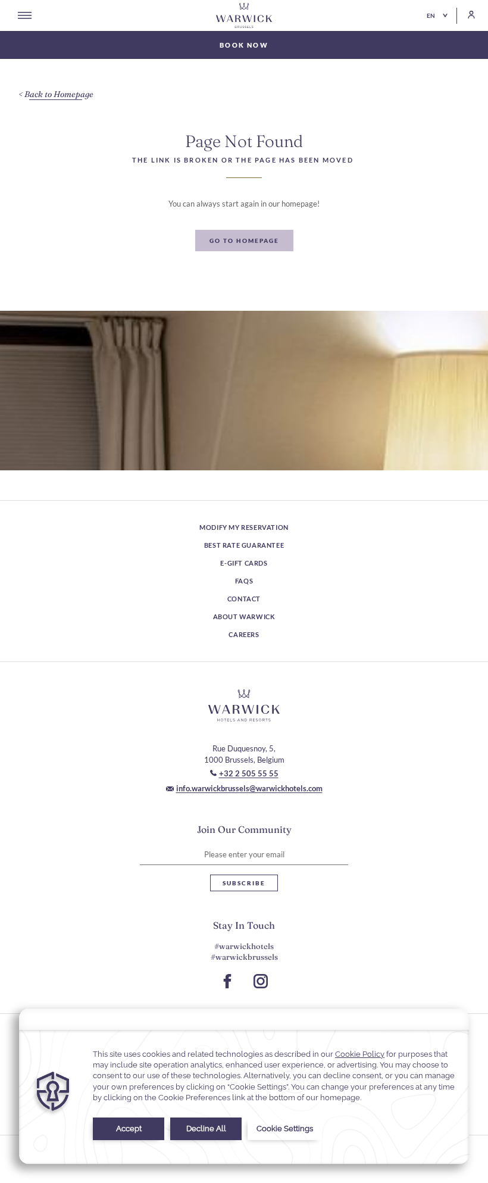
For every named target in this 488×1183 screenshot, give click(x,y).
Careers (244, 634)
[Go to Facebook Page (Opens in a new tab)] (227, 981)
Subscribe (244, 883)
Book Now (244, 45)
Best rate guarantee (244, 545)
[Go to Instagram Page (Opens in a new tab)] (261, 981)
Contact (244, 599)
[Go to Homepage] (244, 15)
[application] (244, 1086)
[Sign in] (466, 14)
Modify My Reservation (244, 527)
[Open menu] (25, 15)
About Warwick (244, 616)
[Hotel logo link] (244, 705)
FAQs (244, 581)
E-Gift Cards (243, 563)
